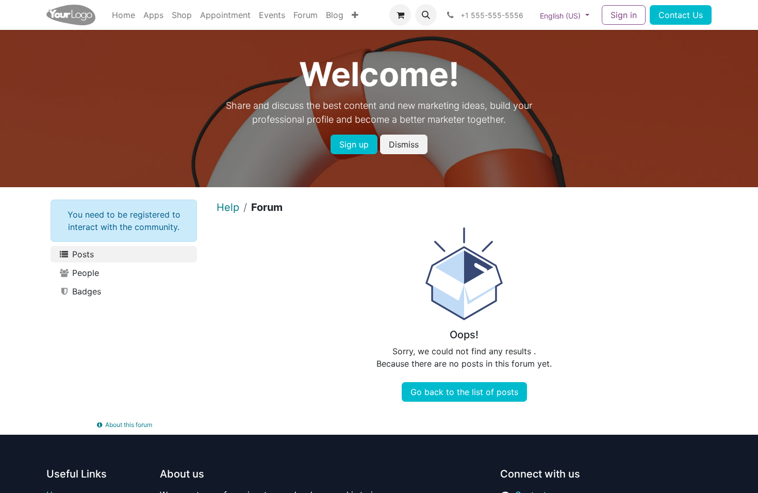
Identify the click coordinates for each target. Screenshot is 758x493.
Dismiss (404, 144)
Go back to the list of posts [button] (464, 392)
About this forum (128, 425)
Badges (85, 291)
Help (228, 207)
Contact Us (680, 15)
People (84, 273)
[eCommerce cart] (400, 15)
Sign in (624, 15)
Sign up (354, 144)
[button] (426, 15)
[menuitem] (123, 15)
